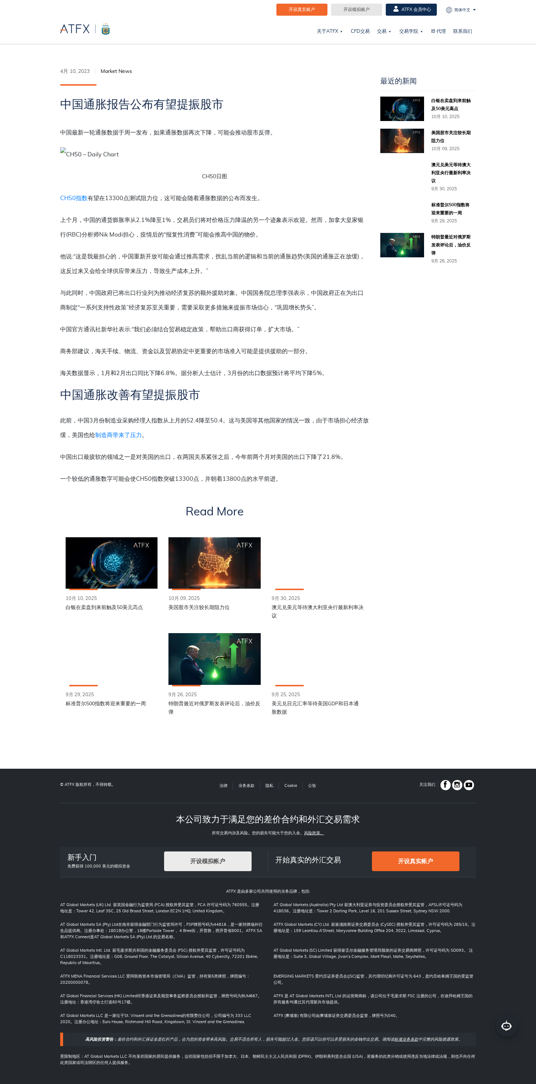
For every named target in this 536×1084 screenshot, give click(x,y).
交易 (382, 31)
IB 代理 (438, 31)
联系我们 (462, 31)
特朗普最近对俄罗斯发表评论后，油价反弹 (214, 708)
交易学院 (408, 31)
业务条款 (246, 786)
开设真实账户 (302, 9)
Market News (116, 71)
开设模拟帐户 (207, 861)
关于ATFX (327, 31)
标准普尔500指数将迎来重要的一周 (106, 703)
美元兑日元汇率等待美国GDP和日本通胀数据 (315, 708)
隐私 (269, 786)
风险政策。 (314, 833)
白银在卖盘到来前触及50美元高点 (104, 607)
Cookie (290, 786)
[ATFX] (85, 29)
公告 (312, 786)
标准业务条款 (406, 1039)
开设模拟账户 (356, 9)
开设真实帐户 (415, 861)
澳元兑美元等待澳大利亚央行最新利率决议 (318, 612)
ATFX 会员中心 (415, 9)
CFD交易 (360, 31)
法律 (224, 786)
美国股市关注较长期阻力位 (199, 607)
